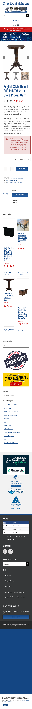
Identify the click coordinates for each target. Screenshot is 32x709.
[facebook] (5, 551)
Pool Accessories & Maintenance (12, 432)
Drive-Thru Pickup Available (16, 30)
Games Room (7, 425)
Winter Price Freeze (11, 180)
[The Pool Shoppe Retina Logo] (16, 3)
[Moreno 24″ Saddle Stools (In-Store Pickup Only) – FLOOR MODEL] (23, 225)
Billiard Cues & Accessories (11, 411)
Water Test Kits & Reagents (11, 443)
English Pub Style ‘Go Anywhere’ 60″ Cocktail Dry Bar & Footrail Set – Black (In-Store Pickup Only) (9, 254)
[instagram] (10, 551)
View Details (27, 29)
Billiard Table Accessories (10, 415)
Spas (5, 439)
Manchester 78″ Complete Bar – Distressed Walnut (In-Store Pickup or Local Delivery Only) (22, 313)
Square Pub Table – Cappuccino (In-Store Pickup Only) (9, 296)
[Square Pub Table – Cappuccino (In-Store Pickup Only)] (9, 284)
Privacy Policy (25, 700)
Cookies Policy (14, 625)
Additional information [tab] (6, 194)
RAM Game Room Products (14, 182)
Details (12, 273)
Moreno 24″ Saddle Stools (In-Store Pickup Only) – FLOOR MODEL (22, 238)
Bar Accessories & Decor (10, 404)
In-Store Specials (8, 429)
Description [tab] (6, 190)
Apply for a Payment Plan (20, 463)
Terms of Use (21, 625)
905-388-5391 (15, 149)
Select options (21, 273)
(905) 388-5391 (8, 540)
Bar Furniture (13, 179)
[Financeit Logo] (16, 467)
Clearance (6, 418)
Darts (5, 422)
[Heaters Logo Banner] (16, 8)
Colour (8, 160)
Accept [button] (5, 705)
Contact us (20, 147)
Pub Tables (20, 179)
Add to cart (21, 169)
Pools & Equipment (9, 436)
